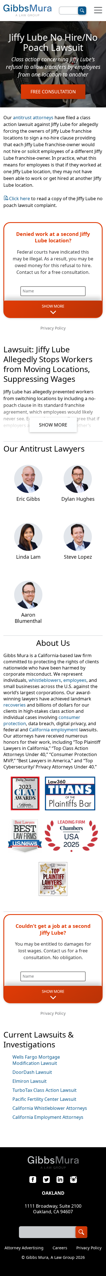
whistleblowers (45, 680)
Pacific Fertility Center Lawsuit (44, 1099)
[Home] (27, 10)
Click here (19, 198)
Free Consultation (53, 92)
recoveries (14, 705)
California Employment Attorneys (47, 1117)
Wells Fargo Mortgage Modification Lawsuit (36, 1060)
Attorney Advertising (24, 1248)
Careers (60, 1248)
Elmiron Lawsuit (29, 1081)
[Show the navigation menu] (98, 10)
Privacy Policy (53, 328)
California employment (53, 730)
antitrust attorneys (33, 117)
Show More (53, 425)
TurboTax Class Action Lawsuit (44, 1090)
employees (74, 680)
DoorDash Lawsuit (32, 1072)
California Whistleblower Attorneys (49, 1108)
